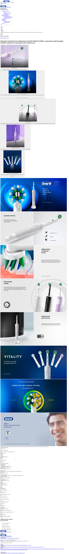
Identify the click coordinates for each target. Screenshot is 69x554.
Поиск (1, 9)
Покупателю (2, 546)
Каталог (2, 544)
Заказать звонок (5, 9)
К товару (1, 27)
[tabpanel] (34, 243)
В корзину (7, 36)
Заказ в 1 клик (3, 36)
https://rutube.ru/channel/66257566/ (14, 538)
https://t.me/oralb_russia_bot (4, 538)
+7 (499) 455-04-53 (9, 536)
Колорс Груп (2, 540)
